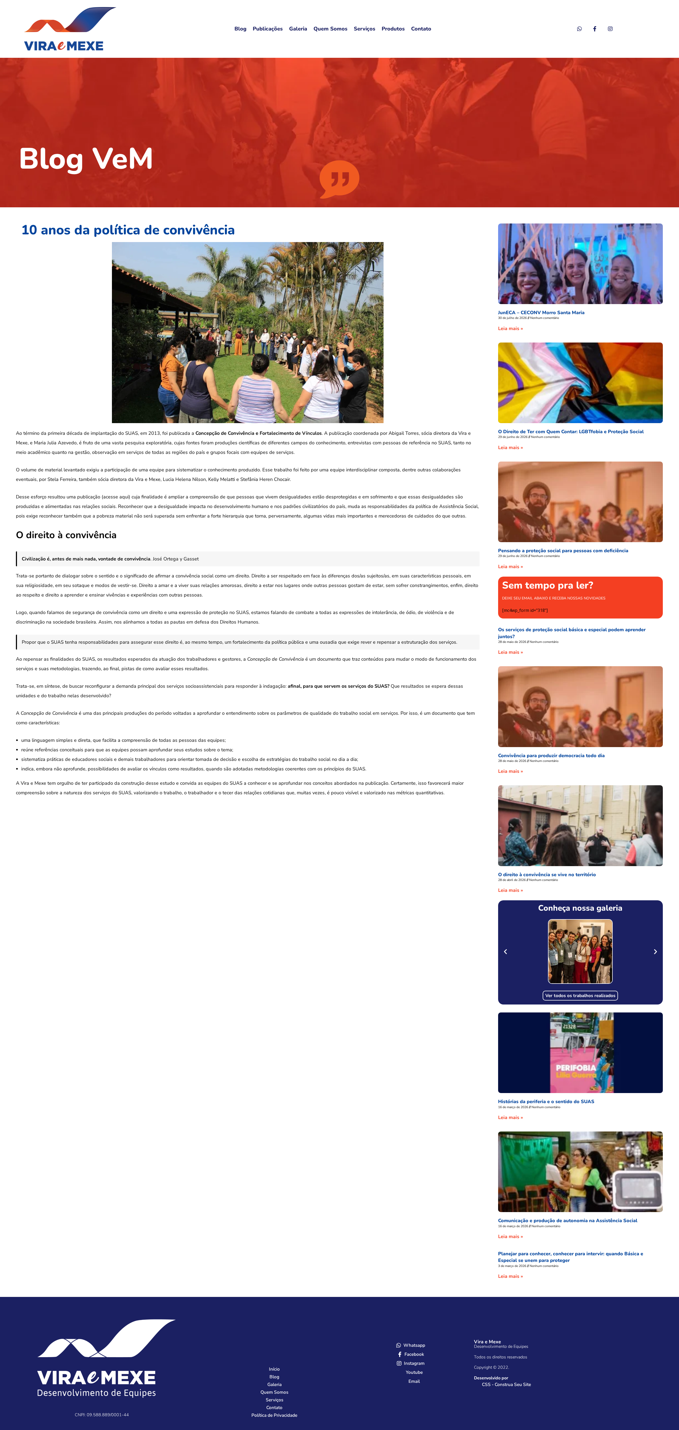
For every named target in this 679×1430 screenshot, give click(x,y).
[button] (505, 951)
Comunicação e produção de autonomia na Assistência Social (567, 1220)
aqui (124, 497)
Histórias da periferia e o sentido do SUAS (546, 1101)
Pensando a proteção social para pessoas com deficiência (563, 550)
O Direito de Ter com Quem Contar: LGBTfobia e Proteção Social (571, 431)
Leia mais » (510, 328)
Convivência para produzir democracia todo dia (551, 755)
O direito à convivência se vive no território (547, 874)
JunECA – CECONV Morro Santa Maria (541, 312)
